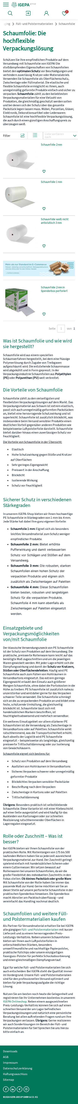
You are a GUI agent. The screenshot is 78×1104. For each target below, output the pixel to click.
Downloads (10, 1051)
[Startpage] (36, 4)
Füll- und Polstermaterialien (34, 24)
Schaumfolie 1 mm (51, 182)
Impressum (10, 1063)
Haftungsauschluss (15, 1074)
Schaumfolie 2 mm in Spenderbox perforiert (54, 289)
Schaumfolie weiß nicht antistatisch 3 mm (55, 221)
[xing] (19, 1089)
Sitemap (8, 1080)
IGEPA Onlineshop (15, 1002)
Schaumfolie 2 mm (51, 145)
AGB (6, 1057)
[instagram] (26, 1089)
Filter (6, 136)
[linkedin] (13, 1089)
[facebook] (6, 1089)
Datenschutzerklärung (17, 1068)
